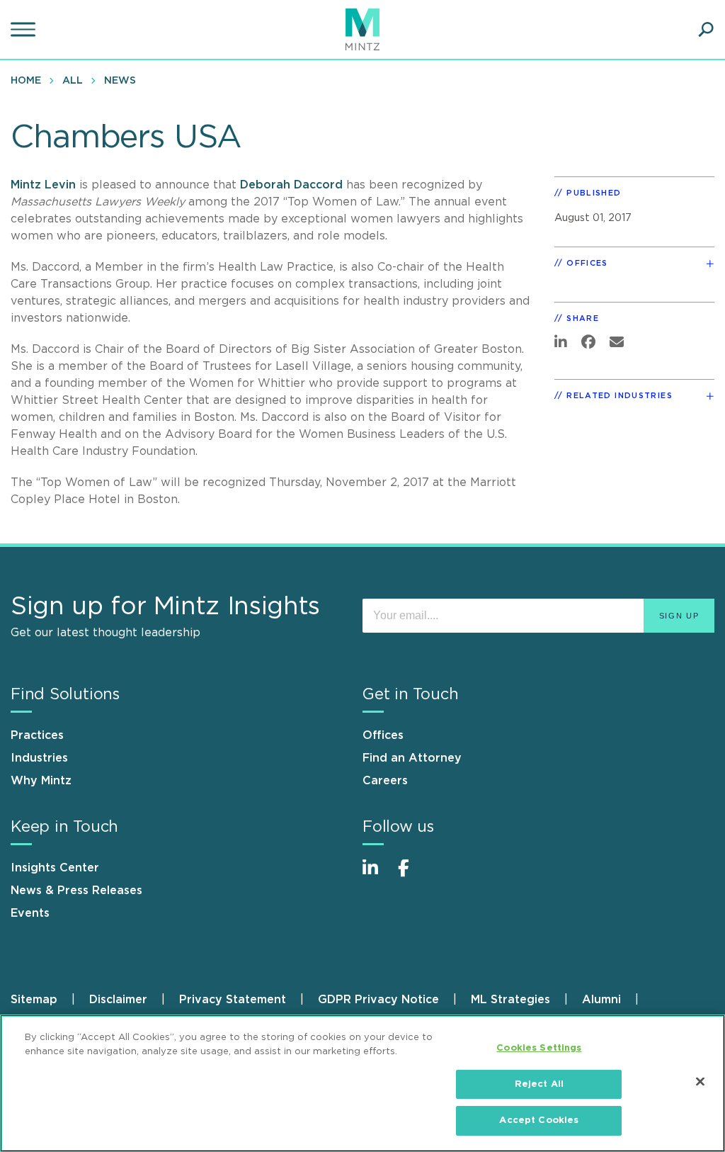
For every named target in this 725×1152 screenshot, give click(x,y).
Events (30, 913)
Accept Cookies (538, 1120)
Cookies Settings (538, 1048)
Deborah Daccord (291, 185)
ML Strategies (510, 999)
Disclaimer (118, 999)
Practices (37, 735)
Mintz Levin (43, 185)
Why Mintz (41, 780)
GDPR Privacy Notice (378, 999)
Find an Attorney (412, 758)
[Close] (700, 1081)
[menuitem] (29, 80)
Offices (383, 735)
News (120, 81)
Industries (39, 758)
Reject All (539, 1084)
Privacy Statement (232, 999)
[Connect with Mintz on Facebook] (412, 875)
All (72, 81)
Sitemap (34, 999)
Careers (385, 780)
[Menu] (25, 30)
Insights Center (55, 868)
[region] (362, 1083)
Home (26, 81)
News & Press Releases (76, 890)
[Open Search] (705, 30)
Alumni (601, 999)
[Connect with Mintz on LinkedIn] (376, 875)
